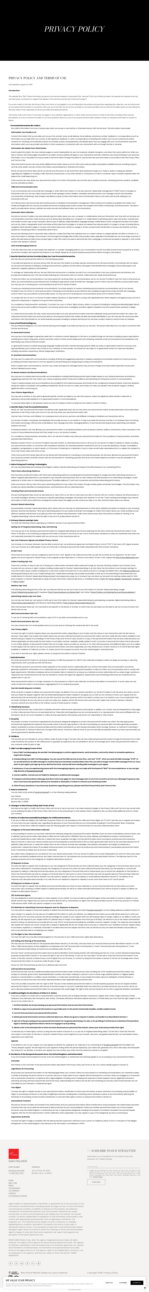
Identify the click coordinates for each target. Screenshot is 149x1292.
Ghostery (136, 579)
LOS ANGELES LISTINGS (18, 1196)
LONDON (12, 1193)
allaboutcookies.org (131, 571)
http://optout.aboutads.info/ (23, 603)
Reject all (109, 1283)
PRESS (11, 1185)
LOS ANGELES (14, 1191)
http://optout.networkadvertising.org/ (79, 603)
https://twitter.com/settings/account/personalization (113, 592)
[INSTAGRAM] (16, 1263)
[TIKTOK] (27, 1263)
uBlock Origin (18, 582)
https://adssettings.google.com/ (25, 592)
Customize (123, 1283)
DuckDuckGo (126, 579)
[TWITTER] (33, 1263)
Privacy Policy (98, 1177)
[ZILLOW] (38, 1263)
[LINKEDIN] (22, 1263)
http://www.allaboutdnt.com (127, 557)
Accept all (137, 1283)
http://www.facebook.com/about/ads (64, 592)
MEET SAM (13, 1183)
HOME (11, 1180)
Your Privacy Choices (74, 1290)
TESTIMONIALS (14, 1188)
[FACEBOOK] (11, 1263)
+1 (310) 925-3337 (16, 1173)
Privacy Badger (115, 579)
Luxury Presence (60, 1272)
